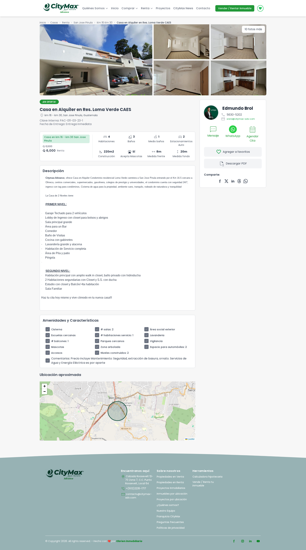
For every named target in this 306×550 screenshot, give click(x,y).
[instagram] (242, 541)
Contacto (203, 8)
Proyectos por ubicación (172, 499)
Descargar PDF (233, 163)
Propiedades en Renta (170, 482)
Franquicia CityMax (168, 516)
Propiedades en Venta (170, 476)
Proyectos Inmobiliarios (171, 488)
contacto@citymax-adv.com (136, 495)
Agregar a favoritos (233, 152)
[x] (226, 181)
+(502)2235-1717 (133, 489)
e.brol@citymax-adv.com (238, 119)
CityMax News (183, 8)
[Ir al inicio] (64, 474)
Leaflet (190, 438)
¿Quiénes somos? (168, 505)
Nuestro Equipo (166, 511)
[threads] (239, 181)
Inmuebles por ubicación (172, 493)
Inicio (115, 8)
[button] (44, 386)
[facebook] (220, 181)
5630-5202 (231, 115)
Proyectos (163, 8)
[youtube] (258, 541)
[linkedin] (233, 181)
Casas (54, 22)
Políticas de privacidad (171, 528)
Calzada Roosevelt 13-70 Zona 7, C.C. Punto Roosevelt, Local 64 (137, 480)
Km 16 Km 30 (104, 22)
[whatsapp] (245, 181)
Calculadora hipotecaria (207, 476)
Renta (65, 22)
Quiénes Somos (93, 8)
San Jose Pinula (83, 22)
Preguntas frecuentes (170, 522)
